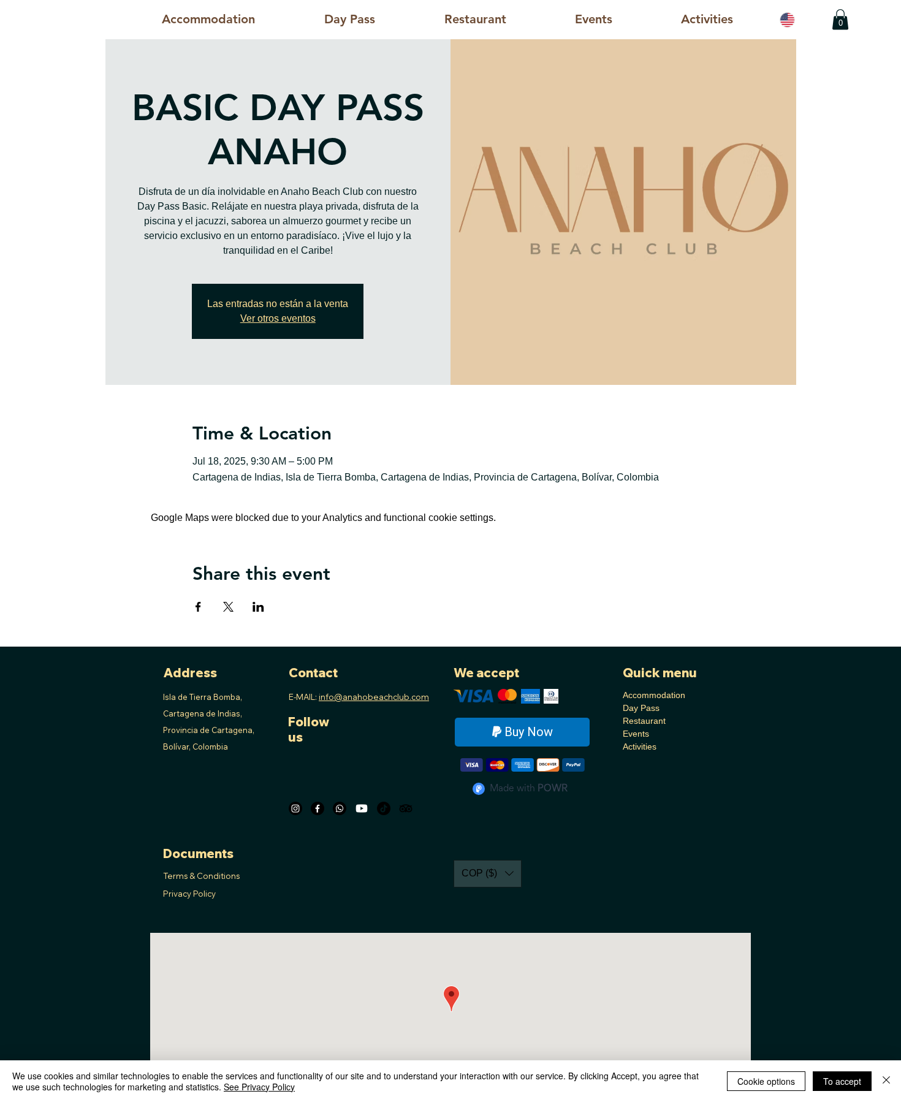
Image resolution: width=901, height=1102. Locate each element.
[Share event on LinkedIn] (258, 607)
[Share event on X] (228, 607)
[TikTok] (383, 808)
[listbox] (488, 873)
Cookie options (766, 1081)
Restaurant (644, 721)
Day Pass (641, 708)
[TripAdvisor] (405, 808)
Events (636, 734)
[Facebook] (317, 808)
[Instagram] (295, 808)
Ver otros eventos (278, 318)
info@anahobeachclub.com (374, 697)
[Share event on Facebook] (198, 607)
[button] (707, 19)
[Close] (886, 1081)
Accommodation (654, 695)
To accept (842, 1081)
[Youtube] (361, 808)
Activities (639, 746)
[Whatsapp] (339, 808)
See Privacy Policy (259, 1087)
